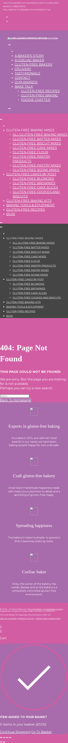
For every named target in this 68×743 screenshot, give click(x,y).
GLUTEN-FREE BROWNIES (34, 183)
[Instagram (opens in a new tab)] (10, 21)
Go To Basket (41, 732)
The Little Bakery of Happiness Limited (45, 609)
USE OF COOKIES (8, 618)
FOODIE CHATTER (35, 100)
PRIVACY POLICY (26, 618)
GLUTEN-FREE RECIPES (40, 91)
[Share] (7, 737)
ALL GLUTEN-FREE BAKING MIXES (40, 135)
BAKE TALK (24, 86)
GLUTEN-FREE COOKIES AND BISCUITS (37, 297)
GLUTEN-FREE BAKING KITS (29, 201)
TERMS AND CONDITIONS (48, 618)
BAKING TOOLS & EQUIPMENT (30, 205)
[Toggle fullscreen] (4, 737)
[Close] (9, 108)
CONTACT (22, 78)
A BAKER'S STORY (29, 56)
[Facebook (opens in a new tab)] (10, 17)
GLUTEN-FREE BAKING (39, 95)
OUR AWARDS (26, 82)
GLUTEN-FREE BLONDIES (33, 179)
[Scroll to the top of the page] (1, 622)
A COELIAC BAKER (29, 60)
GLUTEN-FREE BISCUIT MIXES (37, 143)
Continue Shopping (15, 732)
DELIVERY (23, 69)
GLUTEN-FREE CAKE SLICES (35, 187)
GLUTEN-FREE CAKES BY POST (31, 174)
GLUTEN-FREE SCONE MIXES (36, 170)
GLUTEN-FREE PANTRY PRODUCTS (34, 265)
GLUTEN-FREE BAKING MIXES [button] (30, 130)
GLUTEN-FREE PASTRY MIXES (37, 165)
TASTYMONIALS (27, 73)
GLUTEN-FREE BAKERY (34, 64)
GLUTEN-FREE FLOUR (30, 152)
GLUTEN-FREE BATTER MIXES (37, 139)
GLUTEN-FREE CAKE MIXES (35, 148)
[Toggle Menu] (1, 119)
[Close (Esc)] (10, 737)
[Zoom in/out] (1, 737)
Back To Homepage (15, 400)
